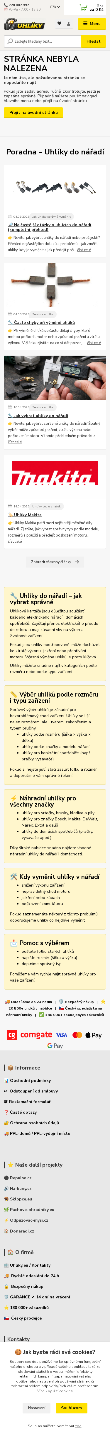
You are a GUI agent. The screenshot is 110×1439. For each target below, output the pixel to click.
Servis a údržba (42, 314)
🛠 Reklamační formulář (27, 1102)
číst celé (84, 250)
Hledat (94, 41)
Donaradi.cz (22, 1231)
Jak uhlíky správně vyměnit (51, 216)
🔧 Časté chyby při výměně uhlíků (41, 322)
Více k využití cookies (55, 1391)
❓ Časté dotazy (20, 1112)
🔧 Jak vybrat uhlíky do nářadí (38, 416)
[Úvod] (25, 24)
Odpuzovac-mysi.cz (29, 1220)
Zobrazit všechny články (51, 561)
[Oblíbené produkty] (59, 23)
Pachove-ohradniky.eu (32, 1210)
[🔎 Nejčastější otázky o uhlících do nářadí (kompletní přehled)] (55, 187)
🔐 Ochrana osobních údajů (31, 1123)
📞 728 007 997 (16, 5)
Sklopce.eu (21, 1199)
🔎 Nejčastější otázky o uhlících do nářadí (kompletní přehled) (49, 227)
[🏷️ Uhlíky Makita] (55, 477)
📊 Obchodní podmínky (27, 1080)
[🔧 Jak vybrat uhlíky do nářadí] (55, 378)
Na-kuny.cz (20, 1188)
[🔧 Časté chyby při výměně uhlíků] (55, 285)
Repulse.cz (20, 1178)
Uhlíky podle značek (46, 506)
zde (78, 1426)
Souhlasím (71, 1408)
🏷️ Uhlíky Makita (25, 515)
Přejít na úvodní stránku (33, 112)
